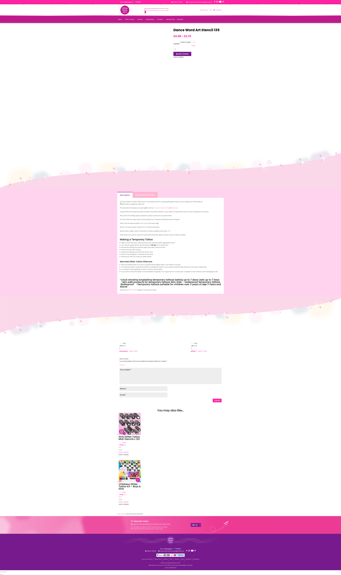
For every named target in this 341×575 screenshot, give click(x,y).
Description (125, 195)
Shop (123, 514)
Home (119, 514)
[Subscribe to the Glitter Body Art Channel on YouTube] (220, 2)
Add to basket (183, 54)
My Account (204, 10)
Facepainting (150, 19)
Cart (211, 10)
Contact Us (188, 559)
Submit (217, 400)
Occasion (160, 19)
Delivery (165, 559)
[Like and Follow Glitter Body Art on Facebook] (214, 2)
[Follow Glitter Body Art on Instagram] (217, 2)
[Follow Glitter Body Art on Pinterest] (223, 2)
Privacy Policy (157, 559)
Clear (193, 46)
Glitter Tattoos (129, 19)
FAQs (171, 559)
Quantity (177, 44)
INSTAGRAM (133, 290)
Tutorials (176, 559)
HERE (169, 231)
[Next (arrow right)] (2, 574)
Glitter (120, 19)
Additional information (145, 195)
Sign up (195, 525)
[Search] (145, 12)
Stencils (140, 19)
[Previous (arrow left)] (0, 574)
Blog (182, 559)
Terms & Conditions (147, 559)
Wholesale (180, 19)
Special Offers (170, 19)
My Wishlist (196, 559)
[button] (124, 452)
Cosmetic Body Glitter (161, 208)
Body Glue (174, 208)
